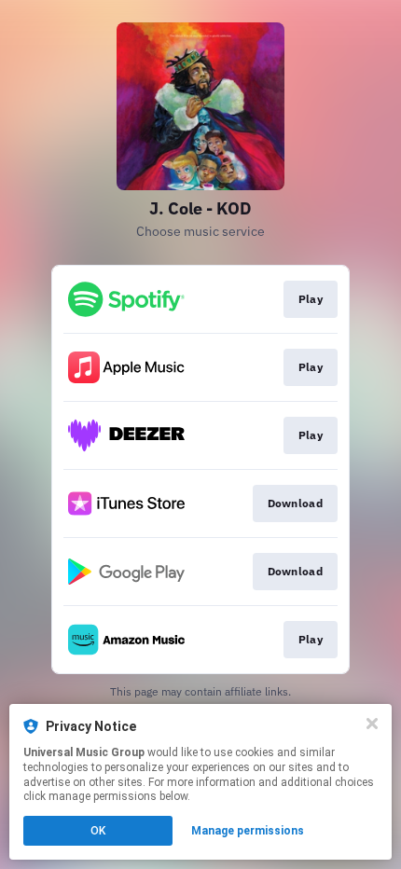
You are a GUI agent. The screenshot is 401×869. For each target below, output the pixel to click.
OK (97, 830)
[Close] (372, 723)
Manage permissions (247, 830)
